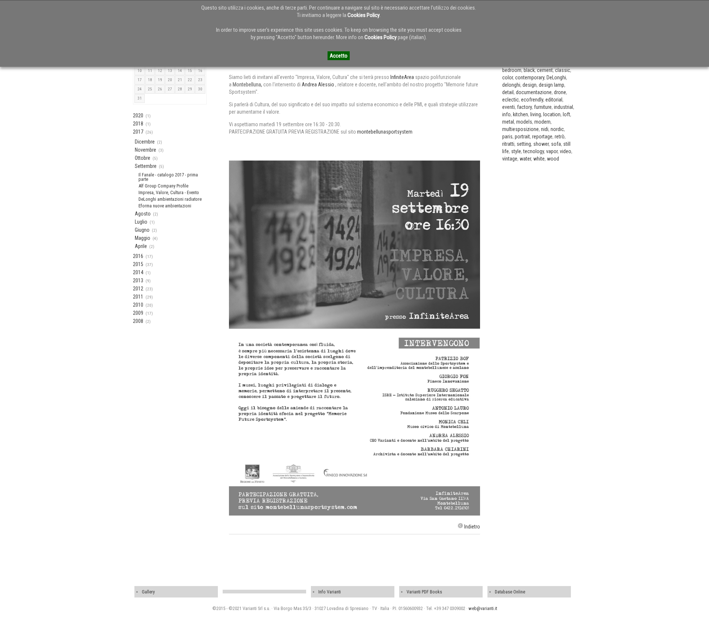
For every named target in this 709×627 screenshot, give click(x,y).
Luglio (141, 222)
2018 (138, 124)
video (565, 151)
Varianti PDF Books (424, 592)
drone (560, 92)
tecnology (533, 151)
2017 (138, 132)
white (539, 159)
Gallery (148, 592)
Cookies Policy (363, 15)
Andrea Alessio (318, 84)
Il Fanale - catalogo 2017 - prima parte (168, 177)
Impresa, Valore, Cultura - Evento (168, 192)
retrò (560, 136)
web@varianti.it (483, 608)
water (525, 159)
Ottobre (142, 158)
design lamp (551, 85)
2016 (138, 256)
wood (553, 159)
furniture (543, 107)
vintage (509, 159)
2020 (138, 115)
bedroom (511, 70)
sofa (556, 144)
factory (524, 107)
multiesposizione (520, 129)
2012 (138, 289)
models (524, 122)
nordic (557, 129)
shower (541, 144)
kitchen (520, 114)
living (535, 114)
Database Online (510, 592)
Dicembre (145, 142)
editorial (553, 100)
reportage (542, 136)
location (552, 114)
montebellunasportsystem (384, 132)
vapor (552, 151)
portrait (522, 136)
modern (542, 122)
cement (545, 70)
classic (562, 70)
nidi (544, 129)
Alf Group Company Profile (163, 186)
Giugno (142, 230)
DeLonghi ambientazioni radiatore (170, 199)
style (516, 151)
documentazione (534, 92)
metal (508, 122)
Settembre (146, 166)
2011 (138, 297)
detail (508, 92)
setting (524, 144)
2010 (138, 305)
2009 (138, 313)
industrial (563, 107)
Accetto (338, 55)
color (507, 77)
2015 (138, 264)
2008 (138, 321)
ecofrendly (532, 100)
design (530, 85)
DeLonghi (556, 77)
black (529, 70)
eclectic (510, 100)
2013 (138, 280)
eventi (508, 107)
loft (566, 114)
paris (507, 136)
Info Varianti (329, 592)
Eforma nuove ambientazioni (164, 206)
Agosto (143, 214)
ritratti (508, 144)
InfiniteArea (402, 77)
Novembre (145, 150)
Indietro (472, 527)
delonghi (511, 85)
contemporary (529, 77)
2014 (138, 272)
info (506, 114)
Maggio (142, 238)
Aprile (141, 246)
